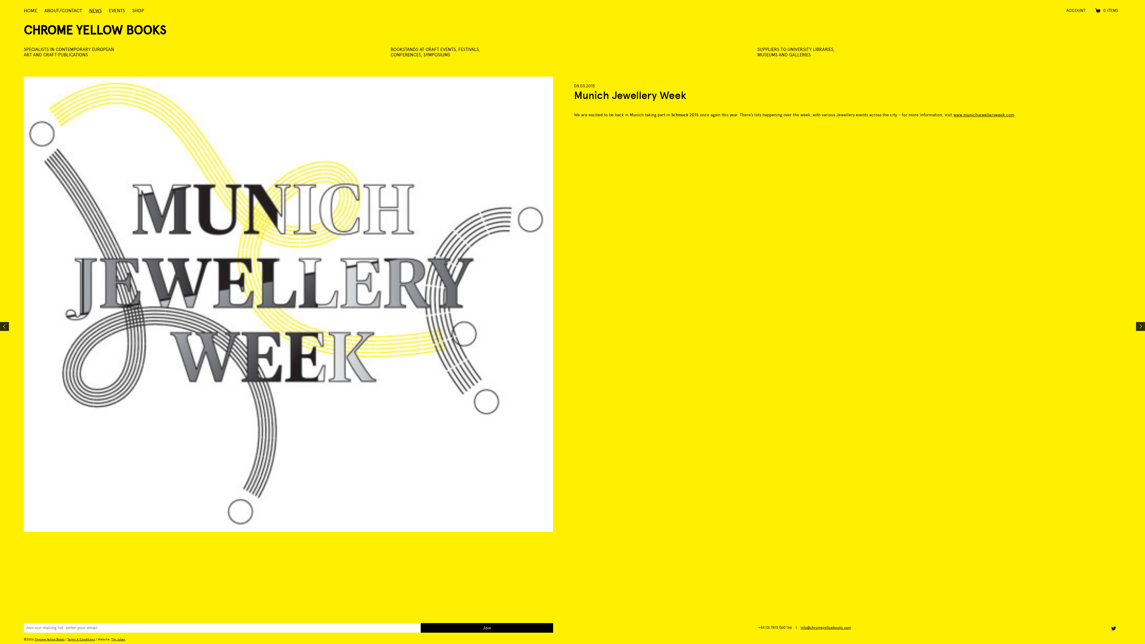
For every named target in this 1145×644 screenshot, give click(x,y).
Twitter (1113, 628)
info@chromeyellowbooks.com (826, 628)
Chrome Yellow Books (95, 30)
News (95, 10)
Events (117, 10)
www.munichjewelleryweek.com (983, 114)
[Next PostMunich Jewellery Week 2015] (1140, 326)
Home (30, 10)
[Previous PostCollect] (4, 326)
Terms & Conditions (81, 639)
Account (1075, 10)
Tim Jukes (118, 639)
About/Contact (63, 10)
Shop (138, 10)
